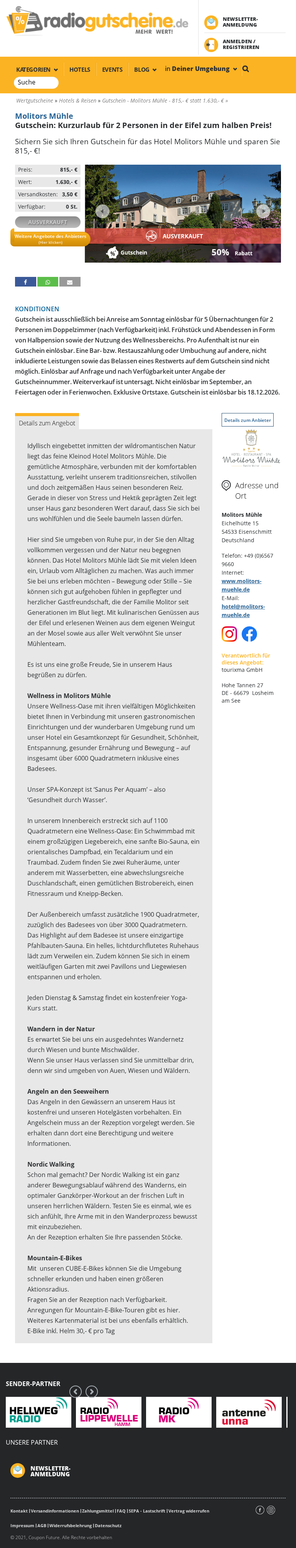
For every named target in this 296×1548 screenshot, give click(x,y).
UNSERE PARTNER (32, 1442)
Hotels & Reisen (77, 100)
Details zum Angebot (47, 423)
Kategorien (34, 69)
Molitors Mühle (44, 116)
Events (112, 69)
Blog (142, 69)
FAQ (121, 1511)
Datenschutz (108, 1525)
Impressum (22, 1525)
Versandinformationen (55, 1511)
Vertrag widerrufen (188, 1511)
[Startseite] (97, 20)
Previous (102, 211)
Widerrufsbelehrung (70, 1525)
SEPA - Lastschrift (147, 1511)
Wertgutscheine (34, 100)
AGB (41, 1525)
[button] (25, 282)
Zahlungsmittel (98, 1511)
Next (262, 208)
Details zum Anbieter (247, 420)
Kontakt (19, 1511)
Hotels (79, 69)
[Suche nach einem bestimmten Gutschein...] (245, 68)
